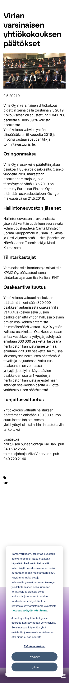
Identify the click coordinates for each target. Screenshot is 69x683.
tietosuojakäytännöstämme (29, 610)
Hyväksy (35, 656)
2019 (6, 483)
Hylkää (34, 667)
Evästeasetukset (34, 646)
